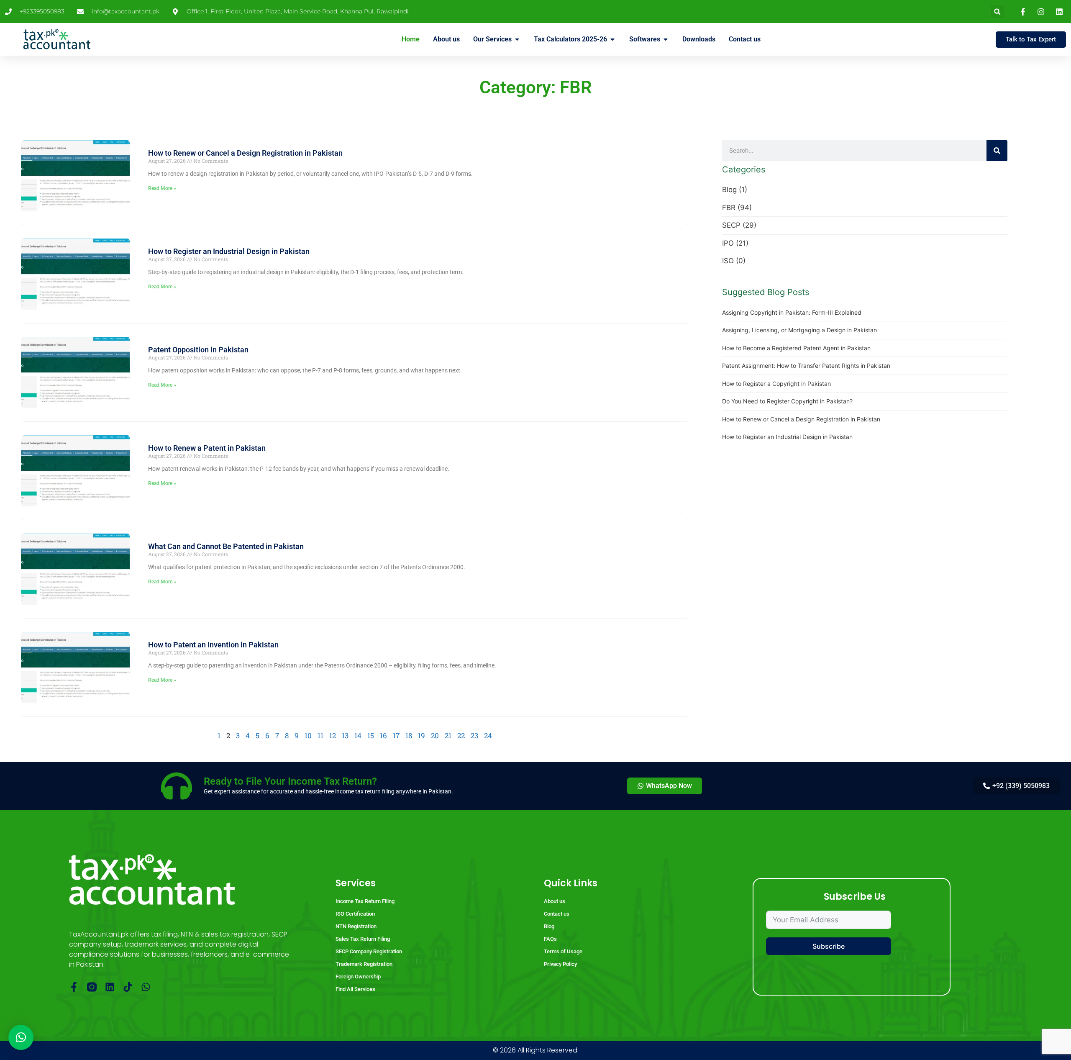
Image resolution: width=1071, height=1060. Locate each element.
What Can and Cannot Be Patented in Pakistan (226, 546)
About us (554, 901)
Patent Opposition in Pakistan (198, 349)
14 (357, 735)
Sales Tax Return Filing (363, 939)
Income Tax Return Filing (365, 901)
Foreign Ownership (358, 976)
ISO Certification (355, 914)
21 (448, 735)
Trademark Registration (364, 964)
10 (308, 735)
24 (488, 735)
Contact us (556, 914)
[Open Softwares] (665, 39)
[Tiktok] (128, 987)
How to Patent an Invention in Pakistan (213, 644)
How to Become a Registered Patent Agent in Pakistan (796, 348)
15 (370, 735)
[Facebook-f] (74, 987)
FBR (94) (737, 207)
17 (396, 735)
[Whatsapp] (146, 987)
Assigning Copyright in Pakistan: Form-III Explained (791, 312)
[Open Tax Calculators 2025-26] (612, 39)
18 (408, 735)
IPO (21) (735, 243)
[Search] (996, 150)
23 (474, 735)
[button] (997, 11)
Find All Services (355, 989)
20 (435, 735)
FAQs (550, 939)
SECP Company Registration (369, 951)
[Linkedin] (110, 987)
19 (421, 735)
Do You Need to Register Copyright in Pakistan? (787, 401)
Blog (549, 926)
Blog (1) (734, 189)
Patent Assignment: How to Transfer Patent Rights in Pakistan (806, 365)
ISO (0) (734, 261)
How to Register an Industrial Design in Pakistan (229, 251)
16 (383, 735)
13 (345, 735)
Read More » (162, 188)
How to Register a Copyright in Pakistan (776, 383)
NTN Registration (356, 926)
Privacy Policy (560, 964)
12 (332, 735)
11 (320, 735)
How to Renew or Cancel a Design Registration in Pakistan (245, 153)
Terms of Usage (563, 951)
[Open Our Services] (517, 39)
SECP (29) (739, 225)
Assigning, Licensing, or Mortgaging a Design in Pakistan (799, 330)
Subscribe (828, 946)
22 (461, 735)
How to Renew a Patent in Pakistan (207, 448)
